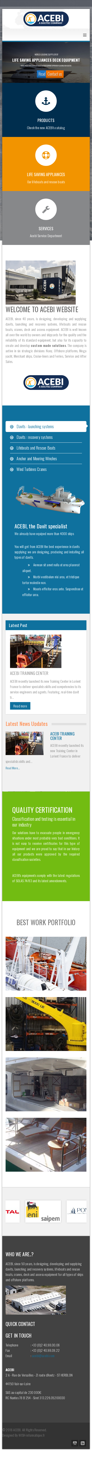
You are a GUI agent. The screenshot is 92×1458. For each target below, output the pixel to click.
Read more (20, 705)
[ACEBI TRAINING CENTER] (46, 651)
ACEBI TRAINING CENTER (29, 673)
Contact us (55, 74)
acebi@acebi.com (43, 1355)
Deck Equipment (46, 1150)
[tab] (46, 426)
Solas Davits (46, 968)
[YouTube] (74, 1443)
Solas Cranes (46, 1029)
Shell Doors (46, 1089)
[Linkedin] (82, 1443)
